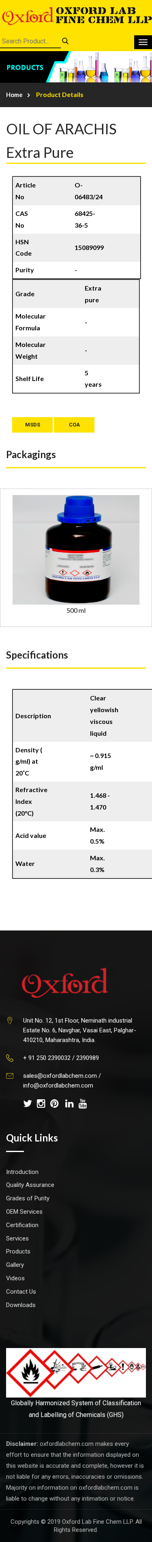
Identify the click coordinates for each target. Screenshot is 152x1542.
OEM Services (24, 1211)
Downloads (21, 1305)
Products (18, 1251)
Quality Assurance (30, 1185)
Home (14, 94)
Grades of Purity (27, 1198)
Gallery (15, 1264)
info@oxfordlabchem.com (58, 1085)
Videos (15, 1278)
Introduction (22, 1172)
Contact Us (21, 1291)
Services (17, 1238)
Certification (22, 1225)
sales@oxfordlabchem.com (60, 1075)
